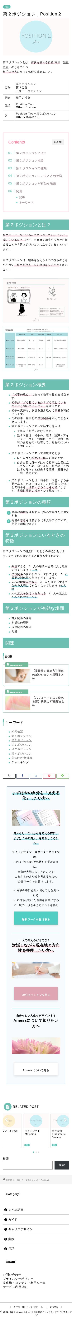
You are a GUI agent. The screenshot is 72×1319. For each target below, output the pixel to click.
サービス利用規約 (15, 1286)
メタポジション (22, 749)
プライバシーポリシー (18, 1278)
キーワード (26, 202)
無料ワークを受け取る (36, 919)
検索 (6, 1158)
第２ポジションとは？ (31, 153)
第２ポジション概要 (30, 160)
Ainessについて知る (36, 1070)
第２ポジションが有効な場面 (36, 183)
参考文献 (54, 1307)
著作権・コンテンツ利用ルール (24, 1282)
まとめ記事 (16, 1209)
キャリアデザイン (20, 1229)
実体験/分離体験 (22, 757)
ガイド (12, 1219)
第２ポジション (22, 740)
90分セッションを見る (36, 994)
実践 (11, 1239)
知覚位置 (17, 731)
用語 (7, 7)
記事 (22, 197)
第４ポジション (22, 753)
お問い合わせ (12, 1274)
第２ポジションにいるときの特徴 (39, 175)
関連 (19, 191)
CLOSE (58, 142)
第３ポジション (22, 744)
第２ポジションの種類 (31, 168)
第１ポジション (22, 736)
